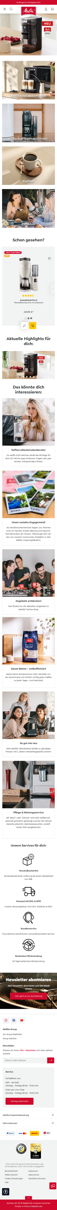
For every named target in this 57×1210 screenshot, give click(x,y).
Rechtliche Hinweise (37, 1178)
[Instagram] (6, 1020)
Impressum (33, 1171)
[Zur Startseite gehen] (28, 11)
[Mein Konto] (46, 9)
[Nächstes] (53, 289)
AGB (6, 1182)
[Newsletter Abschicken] (50, 1060)
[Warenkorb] (52, 9)
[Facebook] (13, 1020)
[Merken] (49, 258)
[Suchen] (11, 9)
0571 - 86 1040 (12, 1082)
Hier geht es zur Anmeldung (28, 996)
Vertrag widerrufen (19, 1101)
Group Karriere (10, 1038)
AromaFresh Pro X (28, 300)
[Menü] (4, 9)
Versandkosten (11, 1166)
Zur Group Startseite (12, 1034)
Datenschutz (33, 1175)
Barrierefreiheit (11, 1171)
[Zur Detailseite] (32, 325)
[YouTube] (21, 1020)
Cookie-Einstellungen (14, 1178)
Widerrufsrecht (11, 1175)
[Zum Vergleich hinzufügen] (24, 325)
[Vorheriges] (4, 364)
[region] (28, 289)
